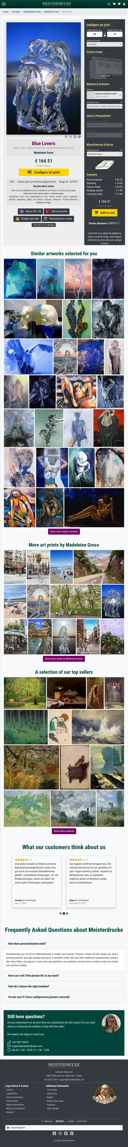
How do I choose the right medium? (28, 986)
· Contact (9, 1089)
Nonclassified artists (32, 11)
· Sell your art (51, 1093)
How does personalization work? (27, 943)
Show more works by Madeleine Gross (64, 658)
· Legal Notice (11, 1093)
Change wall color (29, 218)
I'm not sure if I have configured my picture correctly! (39, 997)
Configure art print (46, 172)
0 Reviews (49, 225)
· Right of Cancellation (14, 1104)
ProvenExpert (29, 900)
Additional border (93, 40)
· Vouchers (50, 1104)
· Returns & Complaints (15, 1108)
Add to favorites (58, 211)
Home (5, 11)
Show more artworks (64, 831)
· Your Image (51, 1089)
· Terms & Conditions (14, 1097)
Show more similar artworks (64, 531)
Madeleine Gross (51, 11)
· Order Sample (52, 1108)
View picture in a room (59, 218)
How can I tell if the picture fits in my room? (33, 975)
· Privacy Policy (11, 1101)
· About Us (9, 1112)
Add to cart (106, 213)
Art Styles (16, 11)
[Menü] (4, 4)
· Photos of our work (54, 1101)
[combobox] (105, 44)
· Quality (49, 1097)
